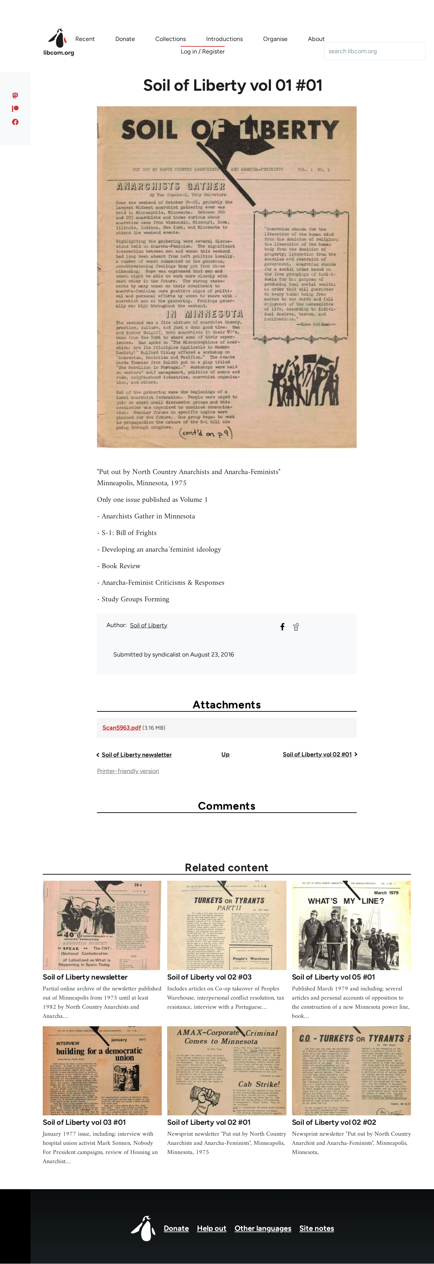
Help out (211, 1228)
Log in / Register (203, 51)
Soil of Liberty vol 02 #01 (317, 754)
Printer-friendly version (128, 771)
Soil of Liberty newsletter (137, 754)
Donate (176, 1228)
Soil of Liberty (148, 625)
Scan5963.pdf (121, 727)
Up (225, 754)
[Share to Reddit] (296, 626)
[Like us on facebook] (15, 122)
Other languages (263, 1228)
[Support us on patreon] (15, 109)
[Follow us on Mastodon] (15, 95)
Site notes (316, 1228)
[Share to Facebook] (282, 626)
